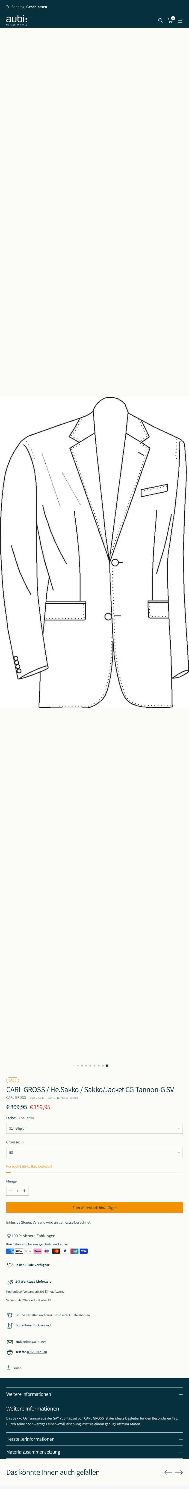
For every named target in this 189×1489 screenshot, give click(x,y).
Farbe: (20, 1117)
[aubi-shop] (16, 20)
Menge (11, 1181)
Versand (39, 1222)
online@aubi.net (34, 1341)
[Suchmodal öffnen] (160, 20)
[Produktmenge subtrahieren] (10, 1190)
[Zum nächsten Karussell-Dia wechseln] (179, 1472)
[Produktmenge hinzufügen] (24, 1190)
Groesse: (15, 1142)
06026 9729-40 (37, 1352)
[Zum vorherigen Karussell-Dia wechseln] (168, 1472)
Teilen (17, 1367)
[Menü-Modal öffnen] (180, 20)
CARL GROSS (16, 1097)
